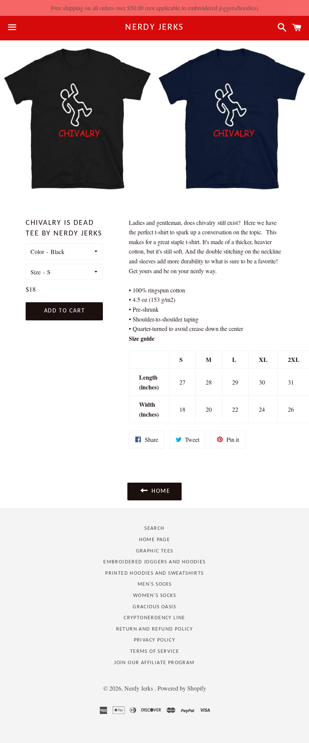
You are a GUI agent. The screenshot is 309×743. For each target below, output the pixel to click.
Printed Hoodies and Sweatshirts (154, 573)
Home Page (154, 540)
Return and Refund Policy (154, 629)
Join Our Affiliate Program (154, 663)
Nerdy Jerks (154, 27)
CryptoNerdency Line (154, 618)
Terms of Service (154, 651)
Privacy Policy (155, 640)
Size (36, 272)
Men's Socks (154, 584)
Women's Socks (154, 595)
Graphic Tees (154, 551)
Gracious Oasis (154, 607)
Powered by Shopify (182, 688)
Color (37, 251)
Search (154, 528)
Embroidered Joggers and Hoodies (154, 562)
